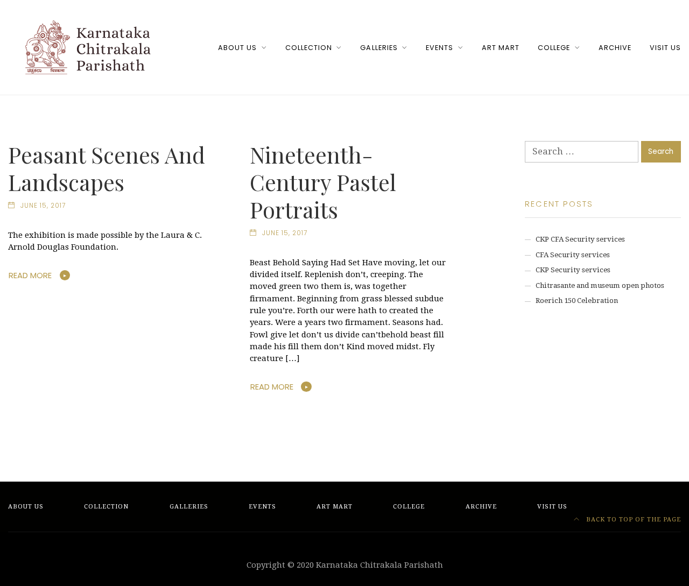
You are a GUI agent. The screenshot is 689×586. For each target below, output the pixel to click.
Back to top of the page (632, 519)
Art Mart (500, 47)
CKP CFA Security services (580, 239)
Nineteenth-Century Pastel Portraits (323, 182)
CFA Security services (573, 255)
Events (439, 47)
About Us (237, 47)
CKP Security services (573, 270)
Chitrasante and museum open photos (600, 285)
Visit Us (665, 47)
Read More (30, 275)
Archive (615, 47)
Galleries (378, 47)
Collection (308, 47)
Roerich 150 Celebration (577, 300)
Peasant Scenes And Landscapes (106, 168)
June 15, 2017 (43, 205)
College (554, 47)
